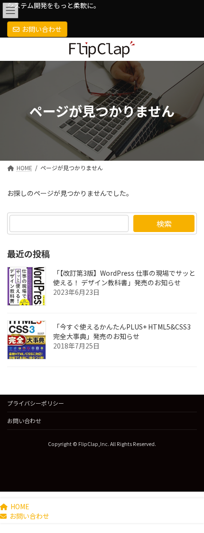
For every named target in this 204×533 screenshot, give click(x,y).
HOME (19, 506)
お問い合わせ (42, 29)
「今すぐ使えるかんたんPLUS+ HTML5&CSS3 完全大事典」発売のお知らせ (122, 331)
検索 (164, 223)
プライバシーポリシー (35, 403)
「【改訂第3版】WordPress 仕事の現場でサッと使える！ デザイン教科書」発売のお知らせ (124, 277)
